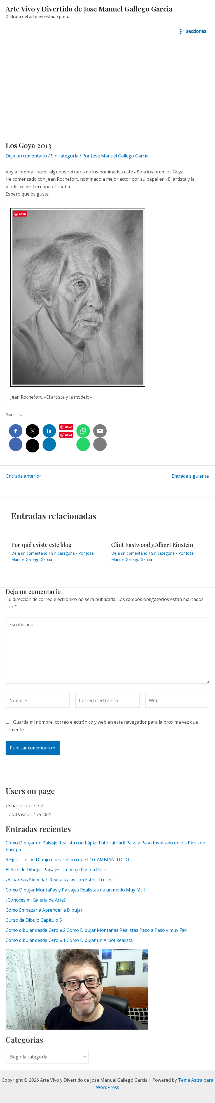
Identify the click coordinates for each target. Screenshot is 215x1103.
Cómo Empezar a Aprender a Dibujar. (44, 910)
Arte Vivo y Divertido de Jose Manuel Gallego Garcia (89, 8)
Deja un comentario (26, 156)
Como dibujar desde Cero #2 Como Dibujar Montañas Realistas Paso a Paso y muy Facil (97, 930)
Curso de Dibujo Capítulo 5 (34, 920)
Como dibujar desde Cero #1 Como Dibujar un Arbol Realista (69, 940)
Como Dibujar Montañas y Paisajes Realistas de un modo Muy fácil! (76, 890)
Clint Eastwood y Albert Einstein (152, 544)
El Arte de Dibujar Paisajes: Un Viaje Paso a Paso (56, 870)
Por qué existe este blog (41, 544)
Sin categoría (64, 156)
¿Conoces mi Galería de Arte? (36, 900)
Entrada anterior (21, 476)
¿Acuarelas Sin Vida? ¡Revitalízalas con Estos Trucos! (59, 880)
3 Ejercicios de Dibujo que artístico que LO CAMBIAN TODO (67, 859)
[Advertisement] (107, 81)
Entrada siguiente (193, 476)
